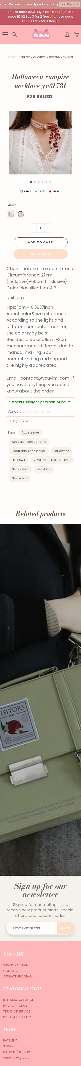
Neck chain (20, 469)
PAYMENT (10, 1040)
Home (12, 57)
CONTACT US (13, 971)
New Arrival (20, 478)
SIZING (8, 1046)
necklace (44, 469)
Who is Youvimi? (16, 965)
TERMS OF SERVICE (16, 1011)
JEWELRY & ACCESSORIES (52, 460)
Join (65, 928)
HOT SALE (19, 460)
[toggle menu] (5, 34)
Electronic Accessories (29, 451)
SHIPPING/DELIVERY (17, 1052)
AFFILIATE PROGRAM (18, 976)
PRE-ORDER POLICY (17, 1017)
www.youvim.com (36, 411)
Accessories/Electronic (29, 442)
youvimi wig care (16, 1057)
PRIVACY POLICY (15, 1005)
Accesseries (31, 432)
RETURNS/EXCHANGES (19, 1000)
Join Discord (69, 4)
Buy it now (41, 254)
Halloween (61, 451)
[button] (31, 182)
